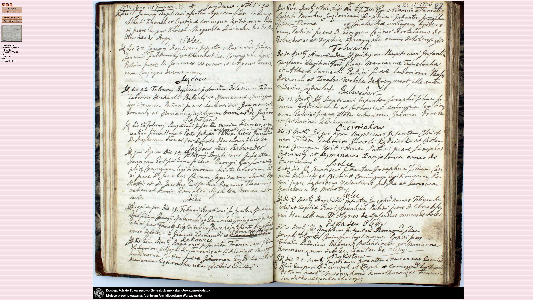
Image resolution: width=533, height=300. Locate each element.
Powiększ (12, 8)
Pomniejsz (11, 12)
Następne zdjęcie (11, 18)
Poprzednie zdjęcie (11, 21)
